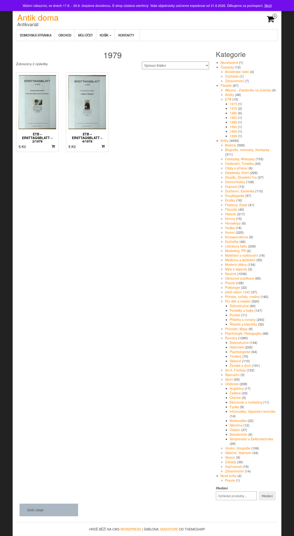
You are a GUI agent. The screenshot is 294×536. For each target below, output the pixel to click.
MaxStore (169, 529)
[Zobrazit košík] (270, 20)
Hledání (222, 488)
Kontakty (126, 35)
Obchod (64, 35)
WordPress (130, 529)
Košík (104, 35)
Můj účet (85, 35)
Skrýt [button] (268, 5)
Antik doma (38, 17)
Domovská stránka (35, 35)
